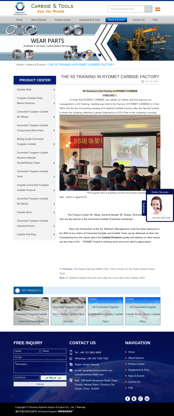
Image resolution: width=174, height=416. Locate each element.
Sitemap (81, 407)
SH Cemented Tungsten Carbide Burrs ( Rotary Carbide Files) (143, 314)
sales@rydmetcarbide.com (89, 374)
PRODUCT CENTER (34, 80)
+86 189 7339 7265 (97, 358)
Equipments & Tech (89, 19)
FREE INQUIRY (28, 343)
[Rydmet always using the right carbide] (87, 42)
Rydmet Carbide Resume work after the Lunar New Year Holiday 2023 (107, 277)
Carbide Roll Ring (26, 234)
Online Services (160, 192)
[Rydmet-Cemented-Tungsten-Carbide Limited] (45, 8)
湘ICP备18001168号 (26, 411)
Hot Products (31, 290)
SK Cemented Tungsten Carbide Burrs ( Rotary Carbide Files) (105, 314)
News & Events (116, 19)
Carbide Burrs (24, 212)
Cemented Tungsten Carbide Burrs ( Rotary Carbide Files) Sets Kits (68, 314)
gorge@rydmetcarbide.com (97, 370)
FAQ (155, 19)
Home (19, 19)
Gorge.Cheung (91, 364)
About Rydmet (38, 19)
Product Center (63, 19)
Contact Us (139, 19)
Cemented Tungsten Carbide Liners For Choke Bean (31, 318)
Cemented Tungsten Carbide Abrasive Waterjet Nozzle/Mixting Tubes (32, 157)
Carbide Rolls (24, 89)
